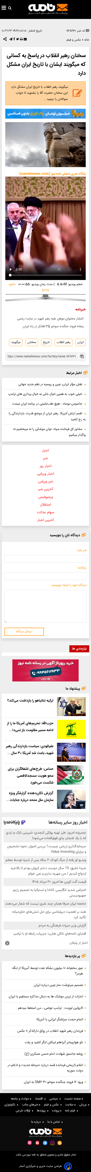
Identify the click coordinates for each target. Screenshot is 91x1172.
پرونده (56, 1110)
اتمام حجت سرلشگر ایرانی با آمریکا (59, 1019)
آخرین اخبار (45, 520)
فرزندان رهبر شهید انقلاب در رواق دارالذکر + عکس (50, 1031)
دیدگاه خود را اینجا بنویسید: (69, 585)
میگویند (16, 342)
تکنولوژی (10, 1104)
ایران (80, 342)
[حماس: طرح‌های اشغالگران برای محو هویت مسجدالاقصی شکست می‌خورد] (71, 774)
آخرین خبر (45, 489)
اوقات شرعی (24, 1110)
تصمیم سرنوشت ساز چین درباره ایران (58, 985)
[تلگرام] (10, 40)
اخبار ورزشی (45, 474)
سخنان (31, 342)
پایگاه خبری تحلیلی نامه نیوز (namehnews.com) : (52, 174)
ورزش (83, 1104)
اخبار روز (45, 466)
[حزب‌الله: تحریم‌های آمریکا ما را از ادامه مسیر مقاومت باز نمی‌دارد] (71, 729)
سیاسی (54, 1098)
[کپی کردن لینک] (82, 356)
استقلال (45, 505)
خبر (45, 458)
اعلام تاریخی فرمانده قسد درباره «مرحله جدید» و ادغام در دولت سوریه (45, 1067)
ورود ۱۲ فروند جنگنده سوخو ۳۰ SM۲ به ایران (53, 1082)
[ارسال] (25, 40)
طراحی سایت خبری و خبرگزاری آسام (40, 1166)
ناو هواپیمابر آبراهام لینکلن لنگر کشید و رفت (54, 1042)
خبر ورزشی (45, 482)
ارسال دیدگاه (24, 631)
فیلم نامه (71, 1110)
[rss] (59, 1143)
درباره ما (37, 1122)
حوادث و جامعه (20, 1098)
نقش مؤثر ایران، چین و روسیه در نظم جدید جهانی (50, 384)
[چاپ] (21, 40)
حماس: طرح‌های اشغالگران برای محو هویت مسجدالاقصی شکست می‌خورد (30, 776)
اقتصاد (39, 1098)
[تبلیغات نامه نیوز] (45, 114)
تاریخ (46, 342)
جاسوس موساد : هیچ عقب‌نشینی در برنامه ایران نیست (47, 404)
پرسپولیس (45, 497)
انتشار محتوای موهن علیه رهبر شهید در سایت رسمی (50, 318)
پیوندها (42, 1110)
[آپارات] (29, 1142)
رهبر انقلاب (63, 342)
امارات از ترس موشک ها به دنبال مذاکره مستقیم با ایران (46, 996)
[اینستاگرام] (52, 1143)
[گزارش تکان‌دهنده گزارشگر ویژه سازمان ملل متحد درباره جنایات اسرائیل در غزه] (71, 799)
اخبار (45, 451)
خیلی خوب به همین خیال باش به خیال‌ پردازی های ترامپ (45, 394)
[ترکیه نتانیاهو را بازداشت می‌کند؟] (71, 706)
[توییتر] (17, 40)
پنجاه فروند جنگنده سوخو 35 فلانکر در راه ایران (53, 326)
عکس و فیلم (52, 1104)
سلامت (69, 1104)
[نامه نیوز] (48, 9)
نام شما (82, 550)
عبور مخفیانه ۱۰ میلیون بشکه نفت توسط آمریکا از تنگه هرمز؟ (47, 970)
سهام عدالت (45, 512)
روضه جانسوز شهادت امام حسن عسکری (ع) (54, 1054)
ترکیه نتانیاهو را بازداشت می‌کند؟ (30, 701)
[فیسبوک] (13, 40)
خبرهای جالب (30, 1104)
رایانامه (82, 568)
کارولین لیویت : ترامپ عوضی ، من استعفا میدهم (50, 1008)
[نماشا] (37, 1142)
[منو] (4, 8)
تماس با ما (54, 1122)
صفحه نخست (73, 1098)
